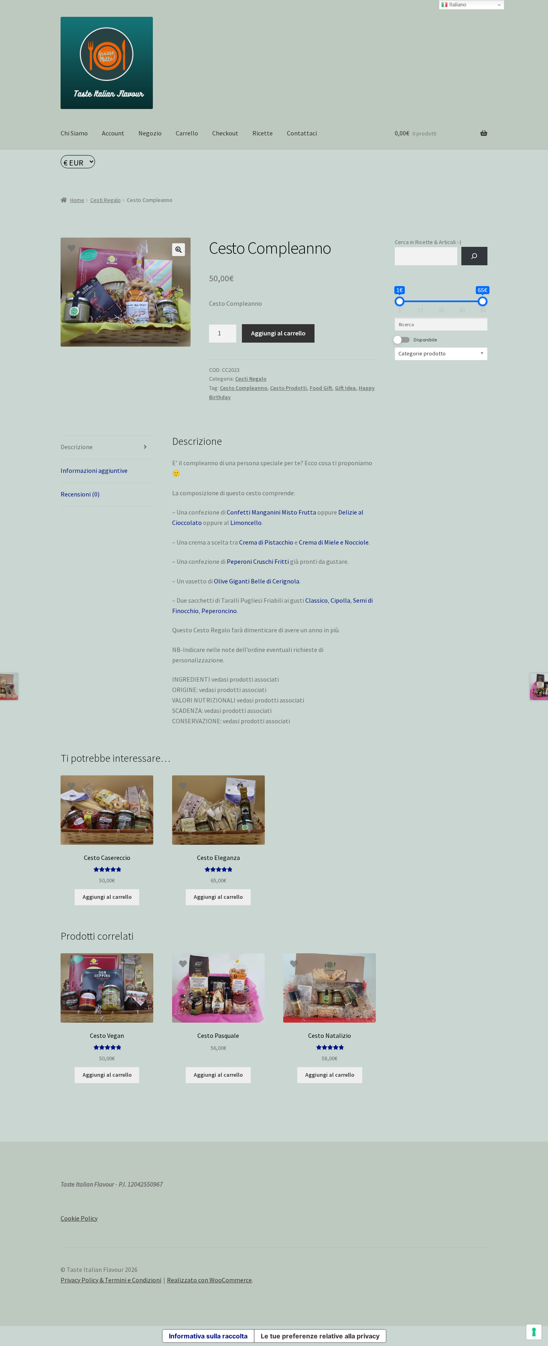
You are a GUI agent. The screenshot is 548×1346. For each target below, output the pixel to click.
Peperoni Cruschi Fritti (258, 561)
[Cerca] (474, 256)
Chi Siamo (74, 133)
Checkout (225, 133)
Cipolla (340, 600)
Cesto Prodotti (288, 387)
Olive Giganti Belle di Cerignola (256, 581)
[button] (178, 249)
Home (77, 200)
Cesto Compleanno (243, 387)
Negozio (150, 133)
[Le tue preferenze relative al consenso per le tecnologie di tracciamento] (534, 1332)
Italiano (457, 5)
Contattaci (302, 133)
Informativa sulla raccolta (208, 1336)
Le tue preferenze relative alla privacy (320, 1336)
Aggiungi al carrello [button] (107, 896)
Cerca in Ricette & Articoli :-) (428, 242)
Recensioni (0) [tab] (80, 494)
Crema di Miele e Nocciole (334, 542)
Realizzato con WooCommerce (209, 1280)
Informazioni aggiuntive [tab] (94, 470)
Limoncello (246, 523)
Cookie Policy (79, 1218)
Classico (316, 600)
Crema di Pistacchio (266, 542)
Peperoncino (219, 611)
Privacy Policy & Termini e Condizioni (111, 1280)
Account (113, 133)
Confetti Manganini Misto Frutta (271, 512)
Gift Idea (345, 387)
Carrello (187, 133)
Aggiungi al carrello (278, 333)
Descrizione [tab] (77, 447)
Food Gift (321, 387)
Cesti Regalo (105, 200)
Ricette (262, 133)
